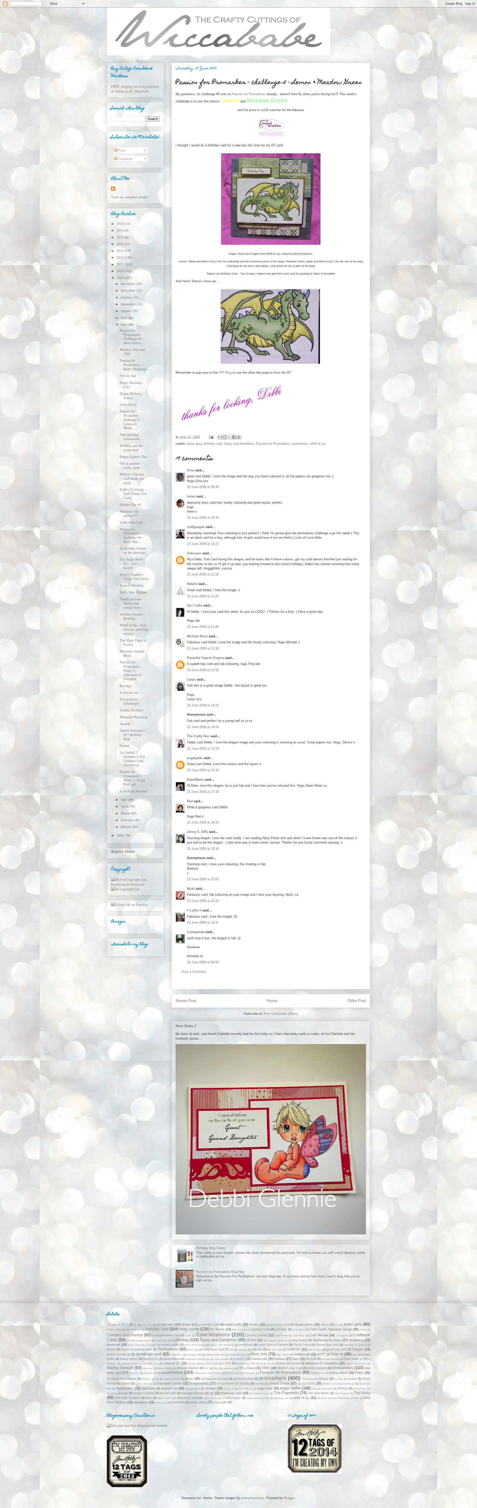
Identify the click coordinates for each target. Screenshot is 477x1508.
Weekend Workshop (134, 717)
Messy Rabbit (164, 1368)
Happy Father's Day (134, 456)
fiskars (111, 1349)
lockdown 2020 (210, 1363)
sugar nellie (290, 1388)
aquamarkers (304, 1324)
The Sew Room (318, 1393)
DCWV (251, 1340)
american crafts (209, 1324)
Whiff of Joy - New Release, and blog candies (134, 629)
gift (231, 1349)
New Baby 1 (186, 1026)
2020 (120, 223)
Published (308, 1379)
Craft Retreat (319, 1335)
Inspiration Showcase (197, 1359)
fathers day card (327, 1344)
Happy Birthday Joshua (131, 395)
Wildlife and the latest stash (131, 447)
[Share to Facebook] (234, 437)
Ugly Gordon (164, 1398)
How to (337, 1354)
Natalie (192, 584)
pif (157, 1379)
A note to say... (130, 692)
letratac (192, 1363)
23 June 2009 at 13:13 (203, 705)
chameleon (298, 1329)
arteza (325, 1324)
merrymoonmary (252, 1498)
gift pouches (275, 1349)
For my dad (128, 375)
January (126, 826)
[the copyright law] (125, 889)
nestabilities (342, 1368)
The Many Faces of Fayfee (133, 642)
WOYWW (178, 1402)
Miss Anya (246, 1368)
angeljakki (194, 758)
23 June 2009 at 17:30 (203, 792)
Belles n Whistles (116, 1329)
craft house (281, 1335)
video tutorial (210, 1398)
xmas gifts (220, 1402)
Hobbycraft (302, 1354)
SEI (218, 1383)
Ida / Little (194, 605)
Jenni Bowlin (221, 1359)
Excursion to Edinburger (129, 701)
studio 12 (228, 1388)
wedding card (281, 1398)
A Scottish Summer (133, 791)
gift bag (242, 1349)
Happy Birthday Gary (131, 384)
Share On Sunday (237, 1383)
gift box (257, 1349)
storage (210, 1388)
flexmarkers (168, 1349)
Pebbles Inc (318, 1373)
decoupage (270, 1340)
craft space (342, 1335)
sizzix (311, 1383)
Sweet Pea (360, 1388)
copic (188, 1335)
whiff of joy (318, 444)
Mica (216, 1368)
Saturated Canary (169, 1383)
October (127, 297)
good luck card (336, 1349)
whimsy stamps (350, 1398)
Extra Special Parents (273, 1344)
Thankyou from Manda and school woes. (131, 603)
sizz (300, 1383)
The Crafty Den (198, 736)
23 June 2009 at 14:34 (203, 727)
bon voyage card (241, 1329)
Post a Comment (194, 972)
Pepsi (359, 1373)
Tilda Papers (341, 1393)
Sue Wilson (245, 1388)
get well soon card (211, 1349)
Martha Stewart (120, 1368)
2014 (120, 244)
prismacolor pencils (214, 1378)
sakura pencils (143, 1383)
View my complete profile (129, 197)
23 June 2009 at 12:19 (203, 648)
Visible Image (232, 1397)
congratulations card (166, 1335)
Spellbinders (125, 1388)
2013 (120, 250)
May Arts (147, 1368)
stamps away (192, 1388)
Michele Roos (197, 636)
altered (186, 1324)
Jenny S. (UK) (197, 832)
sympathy (112, 1393)
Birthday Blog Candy (211, 1248)
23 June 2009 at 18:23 (203, 822)
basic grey (194, 444)
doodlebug (356, 1340)
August (126, 310)
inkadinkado (171, 1358)
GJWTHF (293, 1349)
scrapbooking (199, 1383)
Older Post (356, 1001)
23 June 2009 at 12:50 (203, 670)
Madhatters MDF (246, 1363)
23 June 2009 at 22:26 (203, 901)
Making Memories (288, 1363)
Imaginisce (150, 1358)
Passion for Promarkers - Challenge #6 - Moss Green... (132, 336)
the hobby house (259, 1393)
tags (125, 1393)
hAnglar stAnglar (196, 1354)
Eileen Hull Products (222, 1345)
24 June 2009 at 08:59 (203, 962)
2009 (120, 277)
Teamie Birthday (131, 710)
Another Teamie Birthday (131, 616)
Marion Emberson (356, 1363)
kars (295, 1359)
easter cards (170, 1344)
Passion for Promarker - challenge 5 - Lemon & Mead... (131, 419)
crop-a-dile (161, 1340)
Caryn (191, 679)
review (352, 1378)
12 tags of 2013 (117, 1324)
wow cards (161, 1402)
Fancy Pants (302, 1344)
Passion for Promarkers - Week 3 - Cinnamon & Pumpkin (131, 670)
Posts (121, 150)
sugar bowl (265, 1388)
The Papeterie (286, 1393)
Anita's (254, 1324)
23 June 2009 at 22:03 (203, 879)
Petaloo (146, 1379)
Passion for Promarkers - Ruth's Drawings (133, 364)
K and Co (240, 1358)
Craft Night (299, 1335)
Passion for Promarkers (273, 444)
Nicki (191, 889)
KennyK (311, 1358)
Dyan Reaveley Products (142, 1345)
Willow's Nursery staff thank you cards (132, 478)
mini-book (229, 1368)
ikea (354, 1354)
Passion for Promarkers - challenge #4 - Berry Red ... (131, 535)
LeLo (155, 1363)
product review (243, 1378)
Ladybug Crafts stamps (134, 1363)
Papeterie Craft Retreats (241, 1373)
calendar (281, 1329)
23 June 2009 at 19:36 (203, 849)
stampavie (148, 1388)
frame (191, 1349)
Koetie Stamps (330, 1359)
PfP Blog (225, 372)
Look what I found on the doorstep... (134, 550)
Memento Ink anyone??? (129, 513)
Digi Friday (299, 1340)
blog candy (189, 1329)
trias (149, 1397)
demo (284, 1340)
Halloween (176, 1354)
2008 (120, 835)
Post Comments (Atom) (281, 1014)
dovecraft (113, 1344)
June (124, 324)
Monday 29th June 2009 (133, 351)
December (128, 283)
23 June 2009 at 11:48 (203, 627)
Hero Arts (259, 1354)
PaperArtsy (150, 1373)
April (125, 806)
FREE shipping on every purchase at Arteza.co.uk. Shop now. (135, 88)
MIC (207, 1368)
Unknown (194, 553)
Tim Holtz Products (128, 1397)
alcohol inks (165, 1324)
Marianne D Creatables (321, 1363)
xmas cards (197, 1402)
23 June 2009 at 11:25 (203, 596)
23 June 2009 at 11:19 (203, 574)
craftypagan (196, 527)
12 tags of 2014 (142, 1324)
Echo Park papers (195, 1345)
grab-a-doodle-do (119, 1354)
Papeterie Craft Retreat (208, 1373)
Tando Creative (143, 1393)
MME (266, 1368)
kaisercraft (259, 1359)
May (124, 799)
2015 (120, 237)
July (124, 317)
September (129, 304)
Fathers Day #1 (130, 504)
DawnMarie (195, 779)
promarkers (300, 444)
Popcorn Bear (172, 1379)
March (126, 813)
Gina (190, 470)
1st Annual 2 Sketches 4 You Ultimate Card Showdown (132, 758)
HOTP (321, 1354)
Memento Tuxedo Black (132, 653)
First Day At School (355, 1345)
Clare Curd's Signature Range (331, 1329)
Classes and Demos (125, 1335)
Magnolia (265, 1363)
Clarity (362, 1329)
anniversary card (278, 1324)
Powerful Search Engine (205, 658)
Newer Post (186, 1001)
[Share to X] (229, 437)
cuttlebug (180, 1340)
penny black (338, 1373)
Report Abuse (123, 851)
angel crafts (233, 1324)
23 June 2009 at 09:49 (203, 487)
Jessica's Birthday (132, 585)
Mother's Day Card (290, 1368)
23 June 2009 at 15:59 (203, 748)
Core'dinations (213, 1334)
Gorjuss (357, 1349)
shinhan (260, 1383)
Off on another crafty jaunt (130, 465)
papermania (172, 1372)
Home (272, 1001)
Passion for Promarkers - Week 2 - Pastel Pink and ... (132, 777)
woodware (141, 1402)
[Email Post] (210, 437)
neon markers (317, 1368)
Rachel (124, 745)
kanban (279, 1359)
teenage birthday (192, 1393)
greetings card (148, 1354)
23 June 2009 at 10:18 (203, 518)
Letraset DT (171, 1363)
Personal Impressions (121, 1378)
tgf (211, 1393)
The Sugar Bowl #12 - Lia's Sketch (131, 563)
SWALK (343, 1388)
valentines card (187, 1397)
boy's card (263, 1329)
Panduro (134, 1373)
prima (189, 1379)
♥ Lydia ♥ (194, 910)
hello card (240, 1354)
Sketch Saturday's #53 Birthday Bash (132, 734)
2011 (120, 264)
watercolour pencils (258, 1398)
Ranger (323, 1378)
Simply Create (279, 1383)
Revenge (126, 685)
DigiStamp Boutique (327, 1340)
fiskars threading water (136, 1349)
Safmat (125, 1383)
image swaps (129, 1358)
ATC (337, 1324)
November (128, 290)
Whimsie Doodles (327, 1398)
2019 (120, 230)
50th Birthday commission (130, 436)
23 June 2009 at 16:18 (203, 770)
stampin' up (169, 1388)
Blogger (289, 1498)
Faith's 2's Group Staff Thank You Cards (133, 493)
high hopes (282, 1354)
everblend (246, 1344)
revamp (338, 1379)
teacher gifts (167, 1393)
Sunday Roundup (322, 1388)
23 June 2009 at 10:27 (203, 544)
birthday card (213, 444)
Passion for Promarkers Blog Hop (220, 1272)
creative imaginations (139, 1340)
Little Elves (128, 404)
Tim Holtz (362, 1393)
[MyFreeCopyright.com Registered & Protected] (135, 884)
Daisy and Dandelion (239, 444)
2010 (120, 271)
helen (191, 496)
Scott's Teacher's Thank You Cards (134, 576)
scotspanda (195, 932)
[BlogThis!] (224, 437)
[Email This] (219, 437)
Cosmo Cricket (256, 1335)
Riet (190, 801)
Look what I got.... (133, 522)
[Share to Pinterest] (238, 437)
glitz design (314, 1349)
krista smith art (353, 1358)
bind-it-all (136, 1329)
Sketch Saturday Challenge (339, 1383)
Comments (125, 158)
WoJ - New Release (133, 592)
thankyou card (231, 1393)
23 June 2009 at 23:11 (203, 922)
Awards (125, 723)
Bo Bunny (217, 1329)
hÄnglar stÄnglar (220, 1354)
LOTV (227, 1363)
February (127, 819)
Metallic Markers (188, 1368)
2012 (120, 257)
